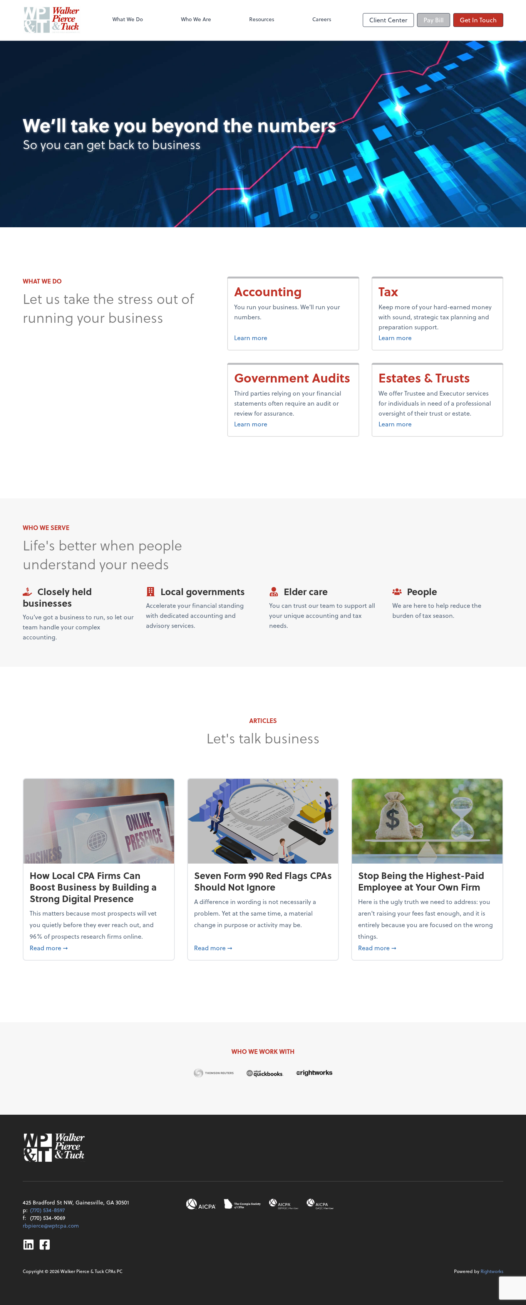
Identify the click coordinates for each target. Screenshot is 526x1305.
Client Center (388, 19)
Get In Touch (478, 19)
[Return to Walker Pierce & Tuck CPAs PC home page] (52, 20)
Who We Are (196, 19)
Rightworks (492, 1271)
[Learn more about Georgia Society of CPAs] (242, 1204)
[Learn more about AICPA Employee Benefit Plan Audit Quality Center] (284, 1204)
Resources (261, 19)
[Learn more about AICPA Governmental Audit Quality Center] (320, 1204)
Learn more (277, 337)
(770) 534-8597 (47, 1210)
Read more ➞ (99, 947)
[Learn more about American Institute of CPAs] (201, 1204)
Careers (321, 19)
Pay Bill (434, 19)
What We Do (127, 19)
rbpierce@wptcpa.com (51, 1225)
